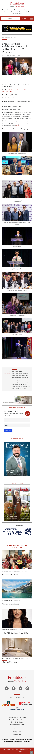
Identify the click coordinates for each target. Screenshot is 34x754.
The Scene (5, 38)
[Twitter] (7, 688)
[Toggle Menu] (31, 18)
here (17, 126)
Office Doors (12, 629)
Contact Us (17, 729)
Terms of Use (17, 735)
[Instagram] (27, 688)
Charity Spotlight (7, 571)
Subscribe (8, 430)
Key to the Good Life (8, 658)
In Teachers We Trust (10, 575)
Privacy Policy (17, 732)
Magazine (16, 571)
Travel (10, 600)
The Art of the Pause (9, 662)
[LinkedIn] (20, 688)
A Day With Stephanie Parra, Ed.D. (15, 633)
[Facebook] (14, 688)
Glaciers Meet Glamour (10, 604)
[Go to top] (31, 752)
